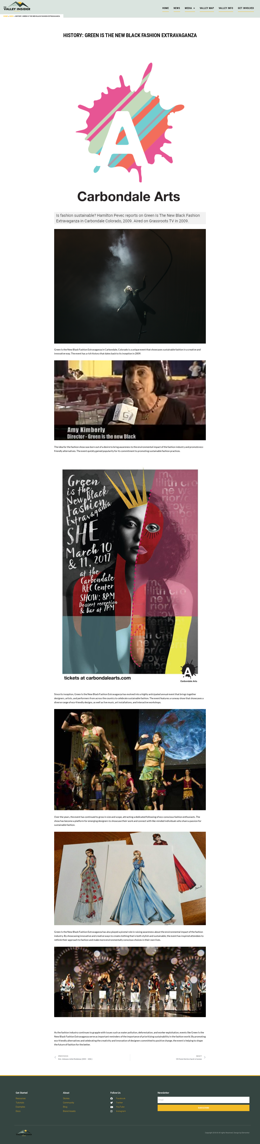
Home (5, 16)
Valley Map (207, 8)
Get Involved (246, 8)
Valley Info (226, 8)
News (11, 16)
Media (188, 8)
